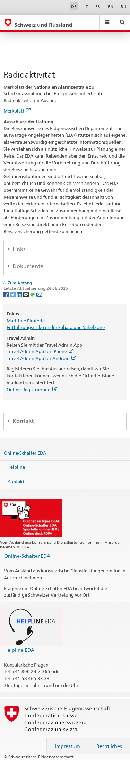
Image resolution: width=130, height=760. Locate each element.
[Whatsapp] (33, 294)
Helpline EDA (19, 650)
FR (97, 6)
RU (124, 6)
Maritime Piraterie (26, 320)
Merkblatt (13, 111)
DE (74, 6)
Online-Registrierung (29, 389)
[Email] (39, 294)
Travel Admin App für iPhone (37, 351)
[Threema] (26, 294)
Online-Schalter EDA (25, 452)
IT (86, 6)
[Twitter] (13, 294)
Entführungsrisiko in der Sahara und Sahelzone (56, 327)
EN (110, 6)
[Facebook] (6, 294)
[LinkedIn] (20, 294)
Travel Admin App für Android (38, 358)
